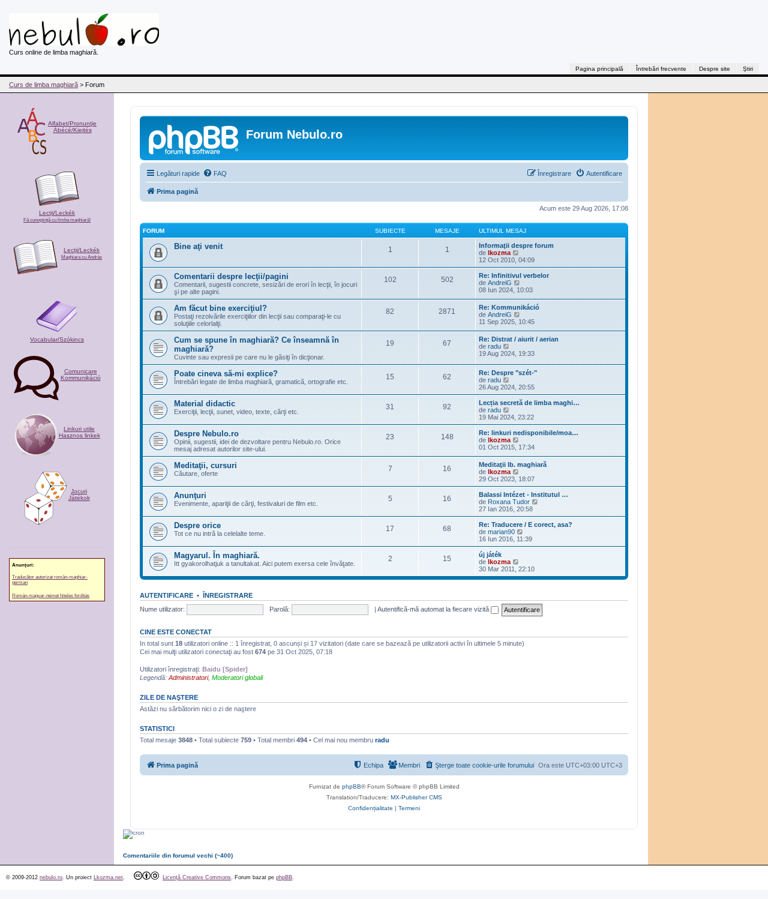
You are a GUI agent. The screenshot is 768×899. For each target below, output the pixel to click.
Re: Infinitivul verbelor (514, 275)
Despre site (714, 68)
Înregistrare (228, 595)
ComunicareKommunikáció (81, 374)
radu (494, 346)
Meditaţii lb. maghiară (513, 464)
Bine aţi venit (198, 246)
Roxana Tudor (509, 501)
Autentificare (166, 595)
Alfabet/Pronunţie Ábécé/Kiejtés (72, 126)
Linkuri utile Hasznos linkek (79, 432)
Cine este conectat (176, 632)
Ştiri (748, 68)
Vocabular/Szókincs (57, 339)
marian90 (501, 531)
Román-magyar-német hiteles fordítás (50, 595)
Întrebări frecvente (661, 68)
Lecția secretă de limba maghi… (529, 402)
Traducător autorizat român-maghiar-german (50, 579)
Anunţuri (190, 495)
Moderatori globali (237, 677)
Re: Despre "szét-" (508, 372)
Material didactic (204, 403)
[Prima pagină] (194, 138)
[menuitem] (215, 173)
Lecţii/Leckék (57, 216)
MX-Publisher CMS (416, 797)
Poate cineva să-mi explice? (226, 373)
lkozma (499, 252)
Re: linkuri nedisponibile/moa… (528, 432)
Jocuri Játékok (79, 494)
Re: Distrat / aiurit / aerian (519, 339)
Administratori (188, 677)
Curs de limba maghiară (43, 84)
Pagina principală (599, 68)
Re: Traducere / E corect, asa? (525, 524)
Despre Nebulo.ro (206, 433)
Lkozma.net (108, 877)
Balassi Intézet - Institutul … (523, 494)
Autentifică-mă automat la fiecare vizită (434, 609)
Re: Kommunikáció (509, 307)
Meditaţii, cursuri (205, 465)
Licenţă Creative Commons (197, 877)
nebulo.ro (51, 877)
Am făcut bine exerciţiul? (220, 308)
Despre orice (197, 525)
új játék (490, 554)
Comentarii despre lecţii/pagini (231, 276)
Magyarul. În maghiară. (217, 555)
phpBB (351, 786)
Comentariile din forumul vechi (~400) (178, 855)
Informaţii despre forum (516, 245)
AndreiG (500, 282)
